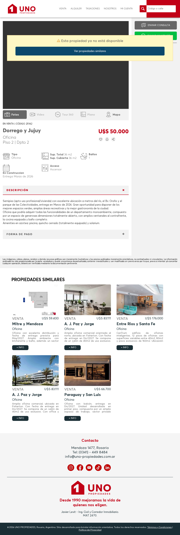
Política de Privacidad (90, 530)
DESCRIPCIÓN (17, 190)
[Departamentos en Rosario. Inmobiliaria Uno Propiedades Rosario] (22, 9)
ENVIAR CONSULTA (159, 25)
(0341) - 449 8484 (93, 452)
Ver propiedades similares (90, 51)
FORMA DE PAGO (20, 234)
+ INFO (20, 347)
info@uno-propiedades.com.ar (90, 456)
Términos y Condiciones (159, 527)
